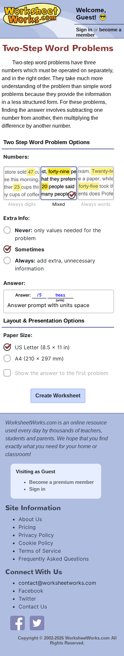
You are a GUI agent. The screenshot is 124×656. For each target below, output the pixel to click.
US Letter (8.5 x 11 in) (42, 347)
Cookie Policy (36, 543)
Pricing (27, 527)
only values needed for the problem (58, 234)
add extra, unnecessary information (55, 264)
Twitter (27, 598)
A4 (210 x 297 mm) (39, 358)
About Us (30, 519)
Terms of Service (40, 550)
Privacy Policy (36, 535)
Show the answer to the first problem (61, 373)
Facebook (31, 590)
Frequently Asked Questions (54, 558)
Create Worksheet (57, 395)
